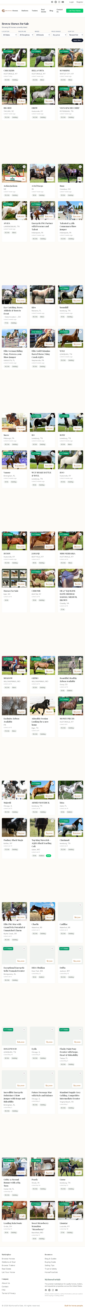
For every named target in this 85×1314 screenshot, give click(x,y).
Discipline (22, 31)
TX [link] (37, 728)
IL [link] (11, 806)
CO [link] (66, 684)
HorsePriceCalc (51, 1272)
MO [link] (18, 681)
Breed (37, 31)
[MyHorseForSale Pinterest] (56, 2)
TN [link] (72, 111)
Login (71, 2)
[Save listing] (24, 51)
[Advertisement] (42, 142)
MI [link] (41, 927)
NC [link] (9, 594)
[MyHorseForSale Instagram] (59, 2)
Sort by (71, 31)
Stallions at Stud (8, 1262)
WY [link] (68, 971)
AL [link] (14, 476)
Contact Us (60, 11)
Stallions (24, 11)
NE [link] (5, 189)
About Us (6, 1283)
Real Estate (43, 11)
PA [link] (43, 360)
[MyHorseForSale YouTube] (63, 2)
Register (79, 2)
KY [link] (16, 74)
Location (5, 31)
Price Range (56, 31)
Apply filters (77, 40)
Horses (15, 11)
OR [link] (15, 933)
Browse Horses (8, 1259)
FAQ (3, 1290)
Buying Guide (50, 1262)
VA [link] (68, 603)
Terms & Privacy (9, 1293)
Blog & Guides (50, 1259)
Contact (5, 1286)
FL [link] (40, 311)
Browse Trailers (8, 1265)
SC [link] (12, 111)
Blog (51, 11)
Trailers (35, 11)
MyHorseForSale (53, 1279)
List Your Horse (75, 11)
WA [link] (41, 971)
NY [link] (11, 843)
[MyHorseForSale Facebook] (52, 2)
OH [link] (69, 189)
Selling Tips (49, 1265)
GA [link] (19, 317)
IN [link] (33, 189)
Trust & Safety (51, 1269)
